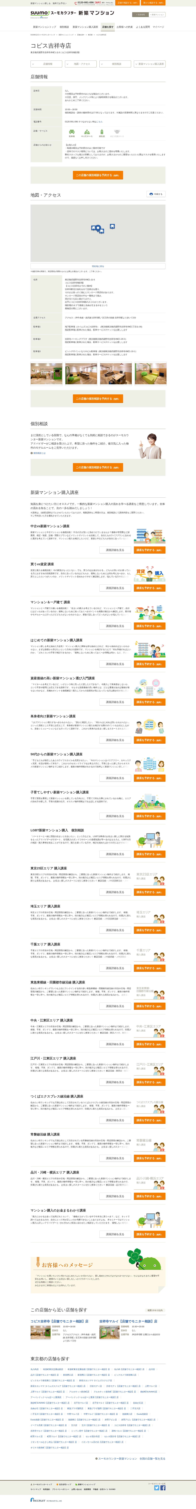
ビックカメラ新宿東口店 (125, 1375)
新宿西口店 (68, 1375)
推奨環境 (87, 1489)
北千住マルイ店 (81, 1403)
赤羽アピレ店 (111, 1420)
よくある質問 (143, 27)
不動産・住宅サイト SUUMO (104, 1489)
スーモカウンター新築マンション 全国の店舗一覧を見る (131, 1458)
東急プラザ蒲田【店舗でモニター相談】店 (107, 1408)
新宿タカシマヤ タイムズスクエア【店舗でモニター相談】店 (58, 1386)
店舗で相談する (128, 3)
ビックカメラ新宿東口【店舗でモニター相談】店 (53, 1380)
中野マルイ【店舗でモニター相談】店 (101, 1414)
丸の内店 (35, 1369)
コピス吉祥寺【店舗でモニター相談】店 (132, 1425)
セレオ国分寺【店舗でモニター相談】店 (122, 1436)
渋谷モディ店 (96, 1386)
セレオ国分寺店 (93, 1436)
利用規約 (46, 1489)
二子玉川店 (135, 1408)
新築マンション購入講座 (85, 27)
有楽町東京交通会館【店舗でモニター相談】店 (89, 1369)
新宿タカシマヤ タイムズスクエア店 (95, 1380)
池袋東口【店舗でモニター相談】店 (84, 1420)
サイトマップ (36, 1489)
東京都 (90, 35)
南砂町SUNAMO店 (148, 1392)
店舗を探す (108, 27)
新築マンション (158, 15)
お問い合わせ (76, 1489)
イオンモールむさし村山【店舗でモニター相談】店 (54, 1442)
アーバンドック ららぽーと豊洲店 (46, 1397)
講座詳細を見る (115, 550)
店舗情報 (47, 64)
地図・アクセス (82, 64)
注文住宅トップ (65, 1484)
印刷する (158, 194)
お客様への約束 (125, 27)
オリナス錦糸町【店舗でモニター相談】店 (50, 1448)
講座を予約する (150, 550)
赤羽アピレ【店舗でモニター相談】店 (138, 1420)
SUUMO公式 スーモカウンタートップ (43, 35)
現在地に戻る (98, 266)
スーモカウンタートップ (42, 1484)
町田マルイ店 (37, 1436)
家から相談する (153, 3)
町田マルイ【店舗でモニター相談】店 (64, 1436)
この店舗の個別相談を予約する (98, 175)
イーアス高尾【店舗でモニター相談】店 (49, 1425)
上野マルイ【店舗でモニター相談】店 (48, 1392)
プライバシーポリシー (60, 1489)
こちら (111, 4)
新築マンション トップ (66, 35)
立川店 (74, 1425)
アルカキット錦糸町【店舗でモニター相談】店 (115, 1392)
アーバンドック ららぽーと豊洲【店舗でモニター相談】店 (92, 1397)
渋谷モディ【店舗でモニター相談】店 (123, 1386)
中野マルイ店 (73, 1414)
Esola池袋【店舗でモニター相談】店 (47, 1420)
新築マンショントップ (44, 27)
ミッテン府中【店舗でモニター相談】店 (89, 1431)
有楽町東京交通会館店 (53, 1369)
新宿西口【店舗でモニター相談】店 (94, 1375)
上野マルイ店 (151, 1386)
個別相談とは (39, 453)
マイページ (158, 27)
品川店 (152, 1369)
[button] (98, 229)
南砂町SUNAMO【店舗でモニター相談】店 (50, 1403)
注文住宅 (141, 15)
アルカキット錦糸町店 (79, 1392)
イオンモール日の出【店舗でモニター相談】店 (102, 1442)
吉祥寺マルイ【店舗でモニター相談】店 (49, 1431)
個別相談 (64, 27)
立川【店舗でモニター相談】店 (96, 1425)
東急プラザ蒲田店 (75, 1408)
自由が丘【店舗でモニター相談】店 (47, 1408)
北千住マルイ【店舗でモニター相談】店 (110, 1403)
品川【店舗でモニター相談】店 (45, 1375)
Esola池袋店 (142, 1414)
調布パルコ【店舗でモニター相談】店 (129, 1431)
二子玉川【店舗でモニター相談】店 (47, 1414)
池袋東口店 (127, 1414)
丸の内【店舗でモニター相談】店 (129, 1369)
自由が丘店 (138, 1403)
